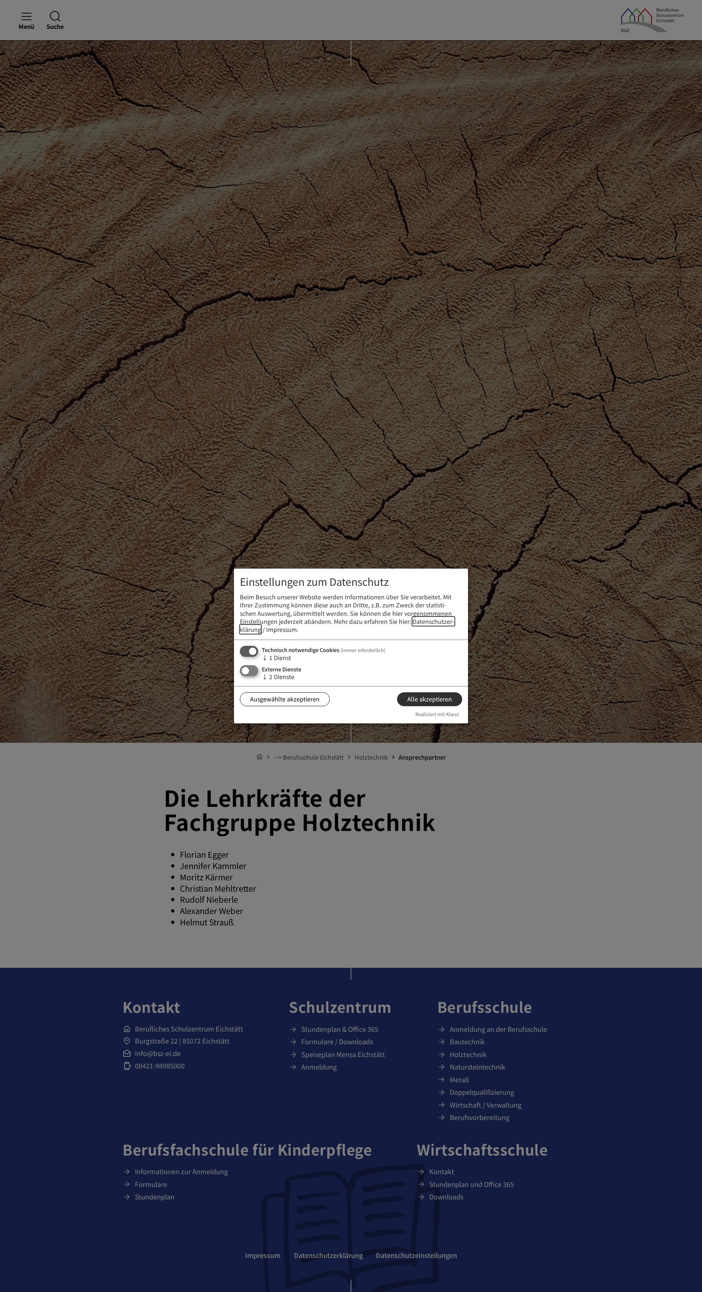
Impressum (281, 629)
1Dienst (276, 657)
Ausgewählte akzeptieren (285, 699)
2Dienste (278, 676)
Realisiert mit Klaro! (437, 714)
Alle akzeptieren (429, 699)
